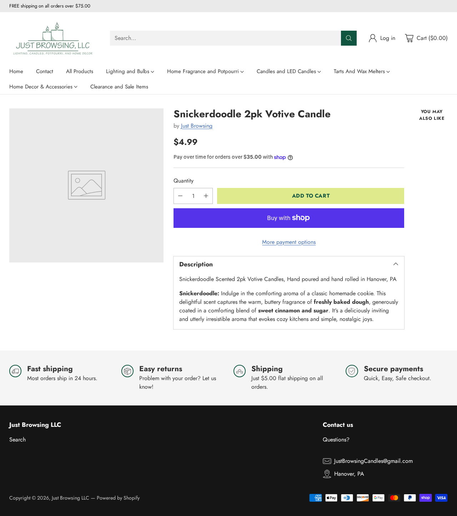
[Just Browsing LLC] (54, 38)
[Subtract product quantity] (180, 196)
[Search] (349, 38)
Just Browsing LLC (70, 497)
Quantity (184, 181)
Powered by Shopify (118, 497)
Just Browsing (196, 126)
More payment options (289, 242)
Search (17, 439)
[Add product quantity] (206, 196)
